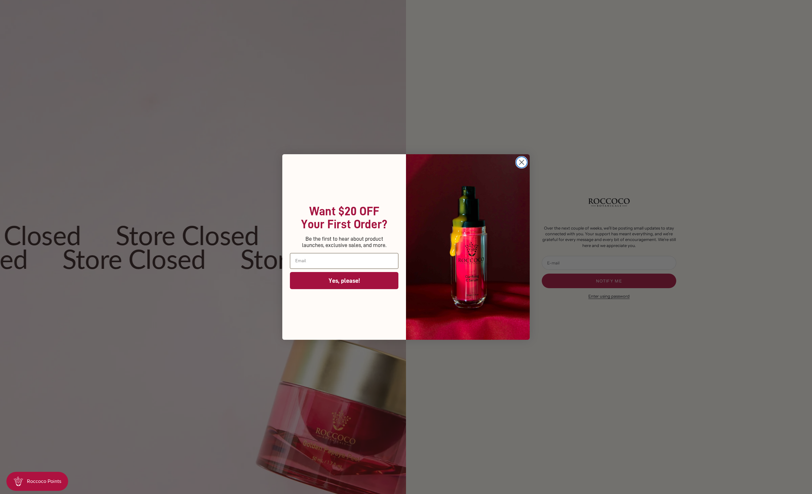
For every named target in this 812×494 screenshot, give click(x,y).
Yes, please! (344, 280)
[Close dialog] (521, 162)
